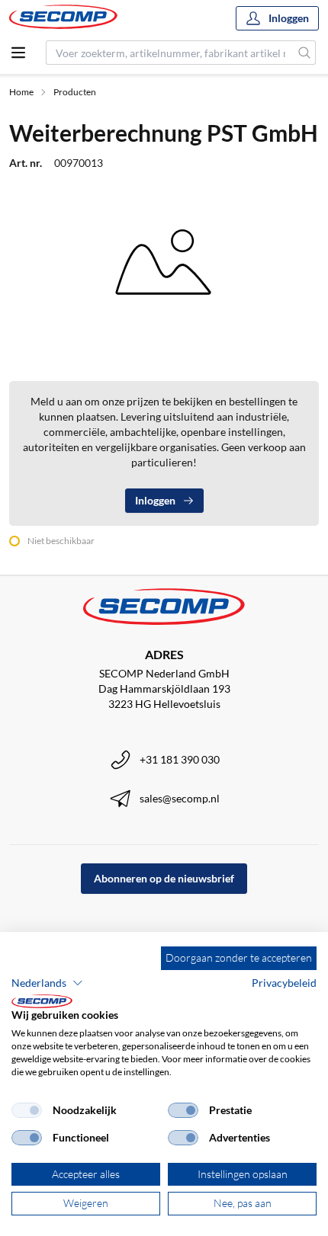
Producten (74, 92)
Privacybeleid (284, 982)
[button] (47, 983)
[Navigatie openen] (18, 52)
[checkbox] (26, 1110)
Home (21, 92)
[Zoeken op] (305, 52)
